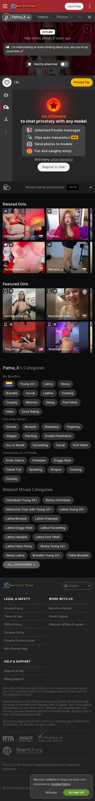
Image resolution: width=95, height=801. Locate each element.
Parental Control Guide (19, 640)
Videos (44, 17)
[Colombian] (9, 384)
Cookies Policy (14, 632)
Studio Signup (58, 616)
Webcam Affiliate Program (66, 624)
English (74, 585)
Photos (64, 17)
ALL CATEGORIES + (21, 564)
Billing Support (14, 679)
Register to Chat (53, 167)
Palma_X (11, 367)
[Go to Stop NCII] (29, 751)
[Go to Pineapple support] (7, 750)
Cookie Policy (60, 784)
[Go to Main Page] (29, 6)
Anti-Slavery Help (15, 648)
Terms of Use (13, 616)
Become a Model (60, 608)
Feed (82, 17)
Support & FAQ (14, 671)
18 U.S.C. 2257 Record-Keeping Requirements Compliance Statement (41, 767)
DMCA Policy (13, 624)
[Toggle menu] (5, 6)
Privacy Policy (13, 608)
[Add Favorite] (7, 82)
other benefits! (61, 159)
